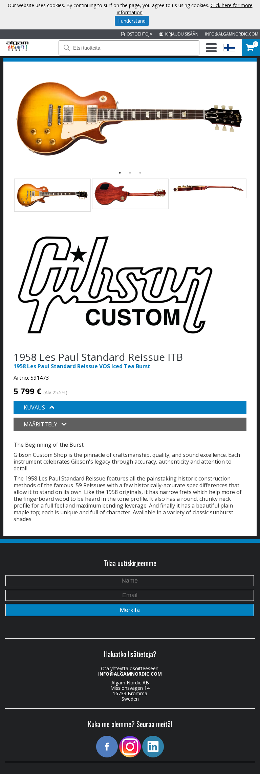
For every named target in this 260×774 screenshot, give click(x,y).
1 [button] (119, 172)
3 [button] (140, 172)
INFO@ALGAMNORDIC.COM (231, 34)
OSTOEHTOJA (138, 34)
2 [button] (130, 172)
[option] (130, 119)
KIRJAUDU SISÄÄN (180, 34)
